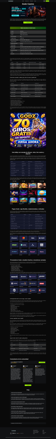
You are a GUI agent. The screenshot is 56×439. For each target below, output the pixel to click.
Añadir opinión (42, 362)
